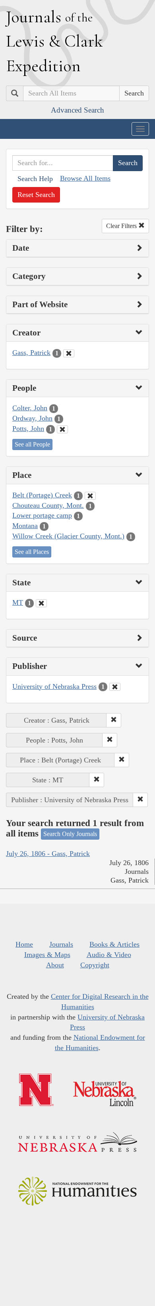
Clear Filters (122, 225)
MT (17, 602)
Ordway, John (32, 418)
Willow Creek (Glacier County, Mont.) (68, 536)
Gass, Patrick (31, 353)
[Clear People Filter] (62, 429)
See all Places (32, 551)
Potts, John (28, 429)
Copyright (94, 965)
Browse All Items (85, 178)
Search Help (35, 179)
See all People (32, 444)
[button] (113, 720)
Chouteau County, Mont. (48, 505)
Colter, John (29, 408)
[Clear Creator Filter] (68, 353)
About (55, 965)
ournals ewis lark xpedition (54, 41)
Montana (25, 526)
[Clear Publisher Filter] (114, 687)
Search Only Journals (70, 833)
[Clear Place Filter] (90, 496)
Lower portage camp (42, 515)
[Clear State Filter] (41, 603)
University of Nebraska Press (54, 686)
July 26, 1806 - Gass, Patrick (48, 854)
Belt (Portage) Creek (42, 495)
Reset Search (36, 195)
